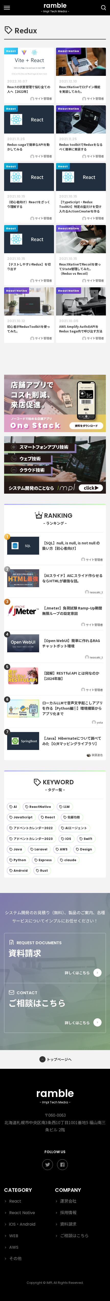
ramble (55, 1095)
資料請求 (24, 953)
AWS (13, 1247)
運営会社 (68, 1201)
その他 (15, 1259)
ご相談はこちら (37, 1003)
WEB (13, 1236)
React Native (22, 1213)
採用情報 (68, 1213)
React (15, 1201)
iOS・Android (22, 1224)
